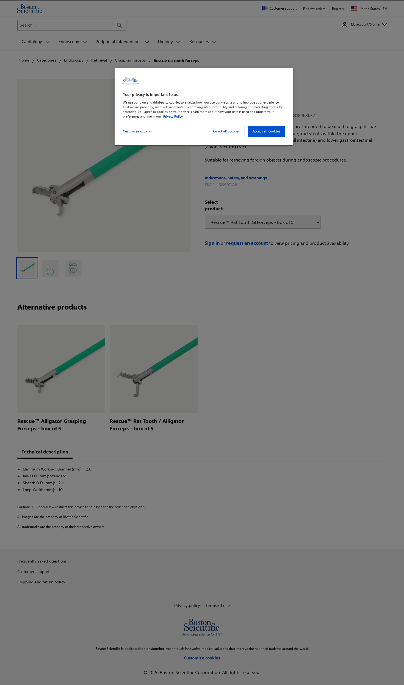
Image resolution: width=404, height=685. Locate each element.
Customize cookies (137, 131)
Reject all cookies (226, 131)
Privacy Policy (173, 116)
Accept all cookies (266, 131)
